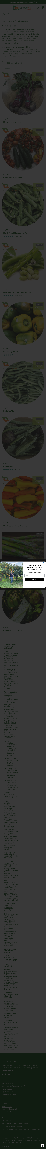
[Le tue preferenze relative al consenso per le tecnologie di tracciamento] (42, 1145)
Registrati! (34, 579)
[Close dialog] (44, 563)
